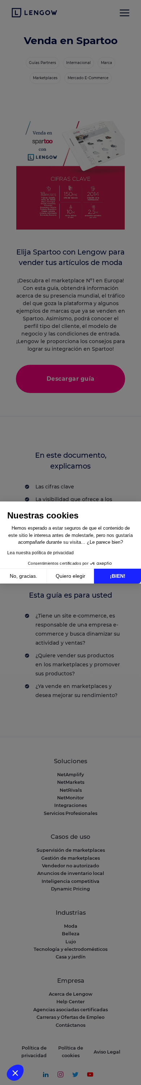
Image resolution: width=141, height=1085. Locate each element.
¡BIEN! (117, 576)
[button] (15, 1072)
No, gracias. (23, 576)
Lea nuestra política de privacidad (40, 552)
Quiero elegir (70, 576)
